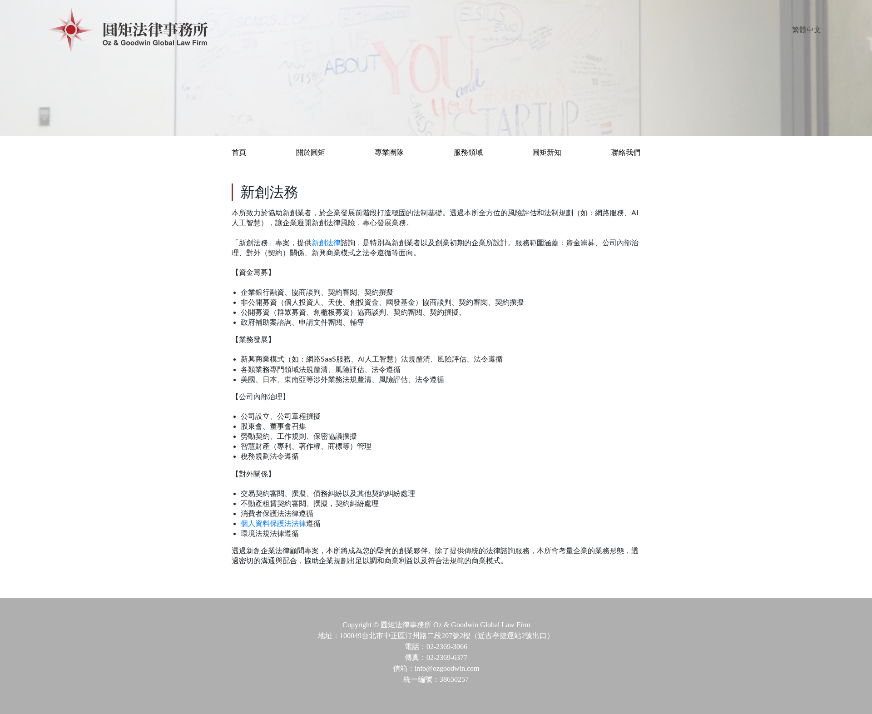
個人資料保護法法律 (273, 523)
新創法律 (326, 243)
